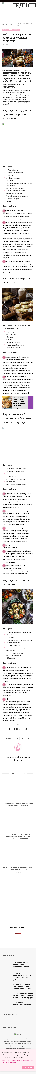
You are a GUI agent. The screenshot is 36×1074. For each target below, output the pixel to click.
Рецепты (16, 29)
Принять (28, 1067)
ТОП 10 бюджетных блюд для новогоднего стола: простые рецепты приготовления (18, 836)
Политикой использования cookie (13, 1060)
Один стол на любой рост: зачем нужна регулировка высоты (22, 986)
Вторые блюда (7, 29)
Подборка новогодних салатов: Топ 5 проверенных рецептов (18, 804)
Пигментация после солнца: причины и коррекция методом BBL (21, 965)
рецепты (25, 738)
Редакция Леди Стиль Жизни (18, 758)
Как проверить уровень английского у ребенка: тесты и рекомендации (23, 995)
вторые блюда (12, 738)
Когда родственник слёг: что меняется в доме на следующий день (22, 976)
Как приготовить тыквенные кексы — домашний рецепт (18, 869)
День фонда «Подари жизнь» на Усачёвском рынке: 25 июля (22, 1005)
